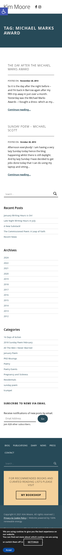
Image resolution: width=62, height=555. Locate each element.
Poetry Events (10, 369)
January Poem (11, 353)
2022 (6, 263)
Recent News (10, 236)
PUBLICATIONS (20, 445)
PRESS (53, 445)
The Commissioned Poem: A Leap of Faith (24, 231)
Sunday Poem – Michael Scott (27, 128)
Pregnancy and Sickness (16, 374)
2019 (6, 279)
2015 (6, 300)
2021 (6, 268)
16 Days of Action (12, 337)
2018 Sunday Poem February (18, 342)
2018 (6, 284)
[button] (4, 11)
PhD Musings (10, 358)
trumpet (8, 390)
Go (42, 418)
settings (33, 542)
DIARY (34, 445)
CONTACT (9, 452)
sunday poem (10, 385)
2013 (6, 311)
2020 (6, 273)
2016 (6, 294)
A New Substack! (12, 226)
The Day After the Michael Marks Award (29, 67)
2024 (6, 257)
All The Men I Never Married (18, 347)
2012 (6, 316)
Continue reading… (19, 109)
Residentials (10, 379)
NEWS (43, 445)
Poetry (7, 363)
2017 (6, 289)
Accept (9, 550)
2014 (6, 305)
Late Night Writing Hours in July (20, 220)
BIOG (7, 445)
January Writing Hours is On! (18, 215)
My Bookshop (31, 495)
